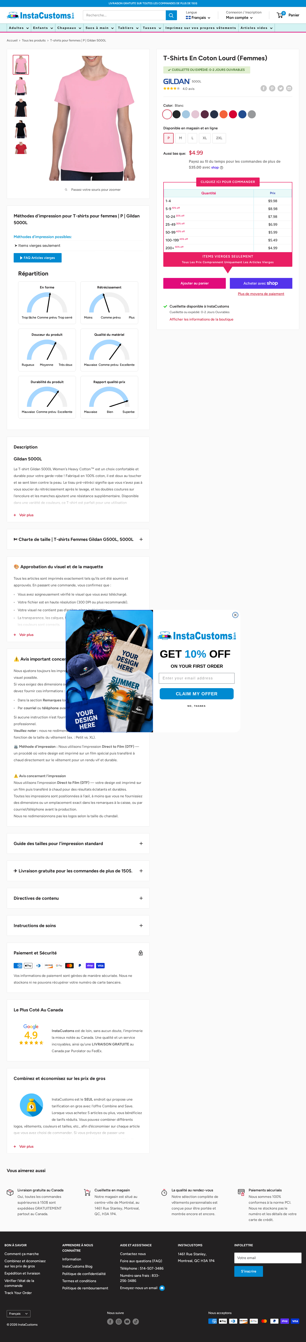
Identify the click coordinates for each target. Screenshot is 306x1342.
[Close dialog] (235, 615)
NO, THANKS (196, 706)
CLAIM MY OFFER (197, 693)
